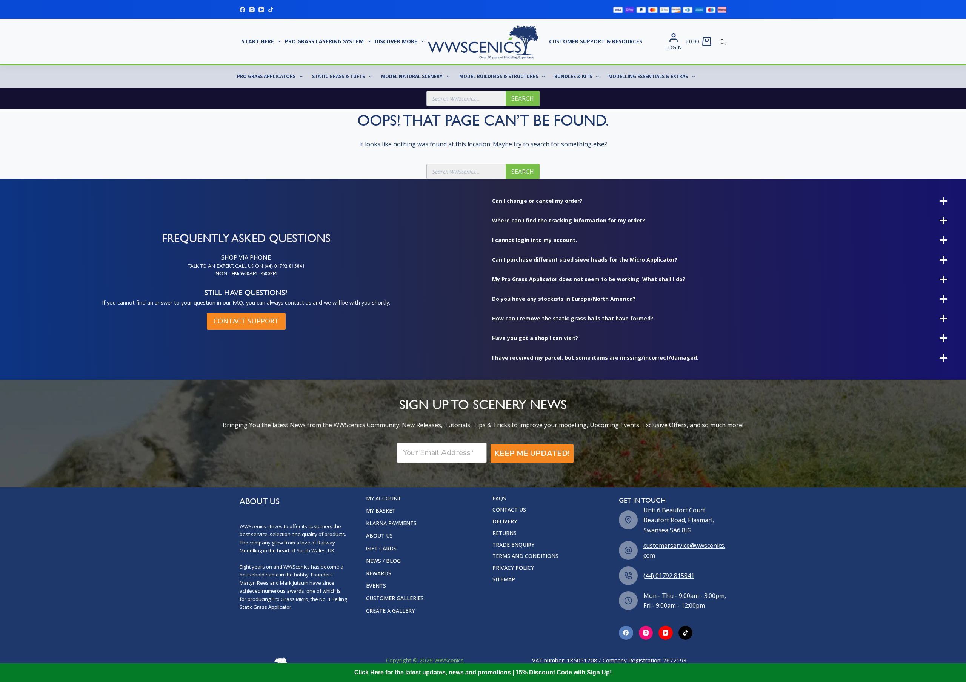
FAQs (499, 498)
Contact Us (509, 509)
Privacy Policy (513, 567)
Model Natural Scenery (412, 76)
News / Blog (383, 561)
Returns (504, 533)
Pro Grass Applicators (266, 76)
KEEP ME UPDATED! (532, 453)
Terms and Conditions (525, 556)
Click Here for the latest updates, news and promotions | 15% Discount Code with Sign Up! (483, 672)
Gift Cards (381, 548)
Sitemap (503, 579)
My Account (383, 498)
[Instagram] (252, 9)
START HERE (258, 41)
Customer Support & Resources (595, 41)
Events (376, 585)
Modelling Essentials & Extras (648, 76)
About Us (379, 535)
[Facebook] (242, 9)
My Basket (380, 510)
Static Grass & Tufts (338, 76)
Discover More (396, 41)
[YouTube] (261, 9)
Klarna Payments (391, 523)
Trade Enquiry (513, 544)
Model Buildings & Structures (498, 76)
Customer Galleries (395, 598)
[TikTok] (271, 9)
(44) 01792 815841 (668, 576)
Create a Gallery (390, 610)
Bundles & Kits (573, 76)
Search (522, 98)
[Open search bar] (722, 41)
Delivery (504, 521)
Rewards (378, 573)
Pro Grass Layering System (324, 41)
